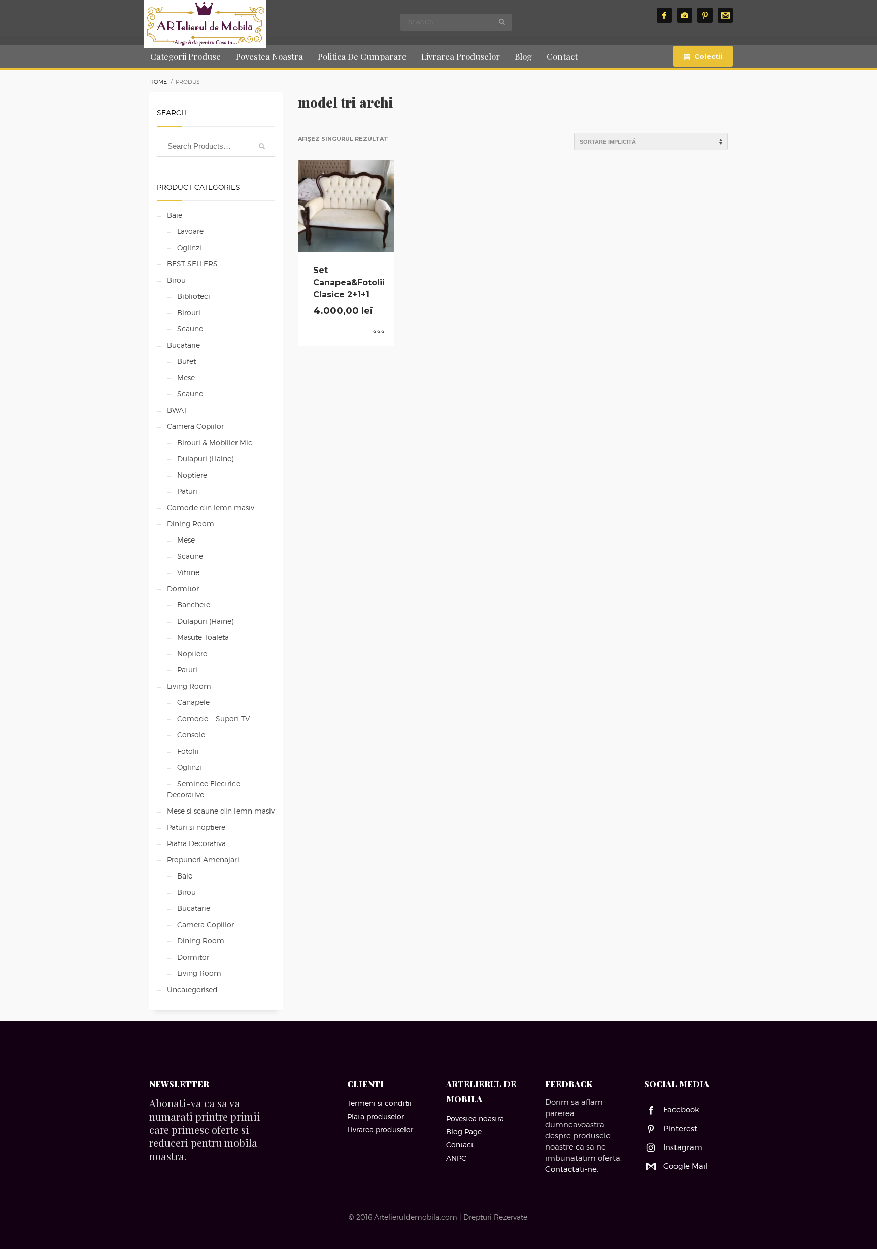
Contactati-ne (571, 1169)
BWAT (177, 410)
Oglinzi (189, 247)
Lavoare (190, 231)
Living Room (189, 686)
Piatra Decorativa (196, 843)
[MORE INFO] (378, 333)
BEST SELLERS (192, 263)
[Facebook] (664, 15)
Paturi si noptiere (196, 827)
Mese (186, 377)
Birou (176, 280)
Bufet (186, 361)
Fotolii (188, 751)
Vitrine (188, 572)
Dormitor (183, 588)
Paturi (187, 491)
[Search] (262, 146)
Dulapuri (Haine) (205, 458)
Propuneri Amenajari (203, 859)
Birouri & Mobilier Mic (214, 442)
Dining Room (190, 523)
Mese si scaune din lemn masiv (221, 810)
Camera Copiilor (195, 426)
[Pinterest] (705, 15)
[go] (502, 21)
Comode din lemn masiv (210, 507)
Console (191, 734)
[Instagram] (684, 15)
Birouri (188, 312)
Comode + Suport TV (213, 718)
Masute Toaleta (203, 637)
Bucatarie (183, 345)
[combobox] (456, 22)
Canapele (193, 702)
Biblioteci (193, 296)
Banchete (193, 604)
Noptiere (192, 474)
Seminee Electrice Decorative (203, 789)
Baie (174, 215)
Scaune (190, 328)
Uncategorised (192, 989)
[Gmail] (725, 15)
